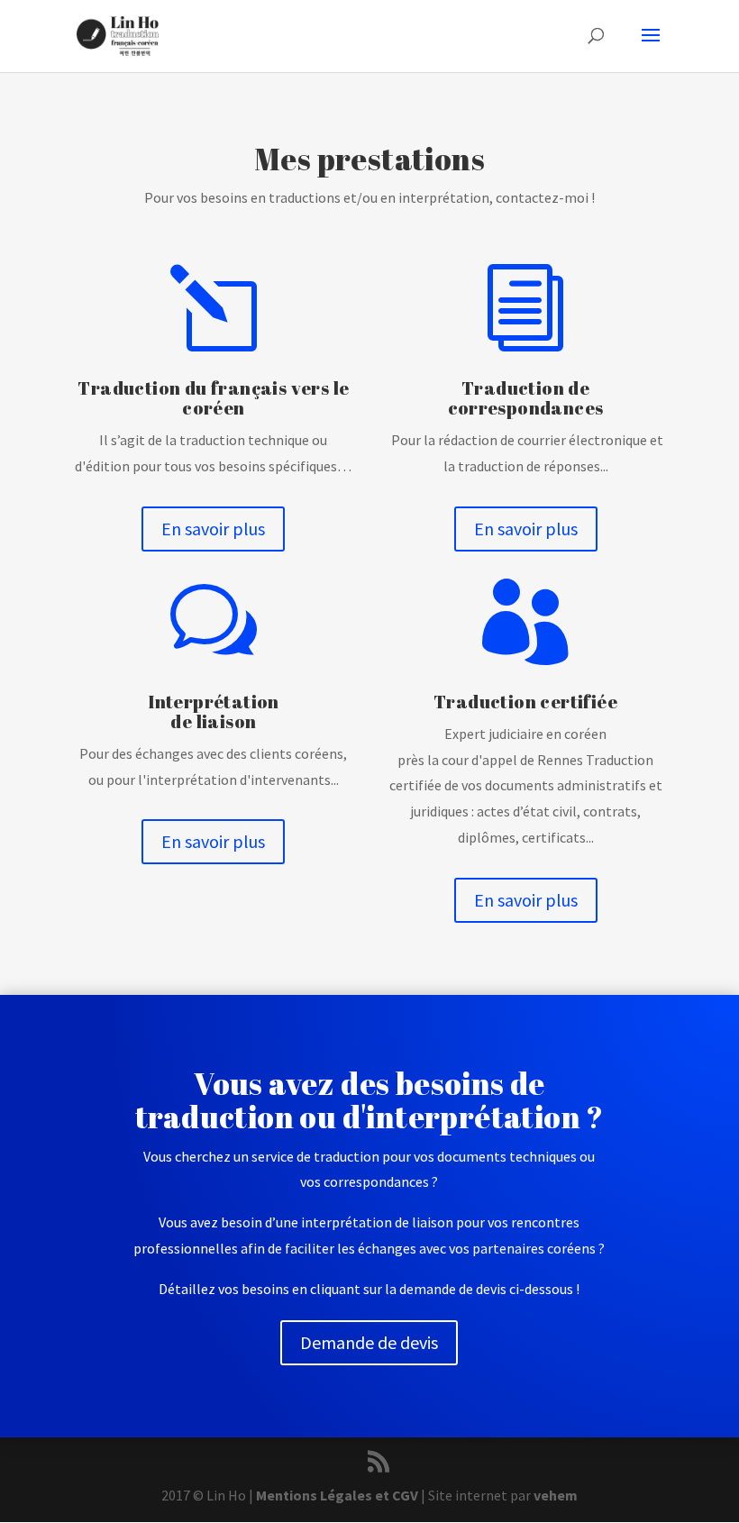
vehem (556, 1495)
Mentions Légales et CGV (337, 1495)
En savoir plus (213, 528)
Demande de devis (369, 1342)
